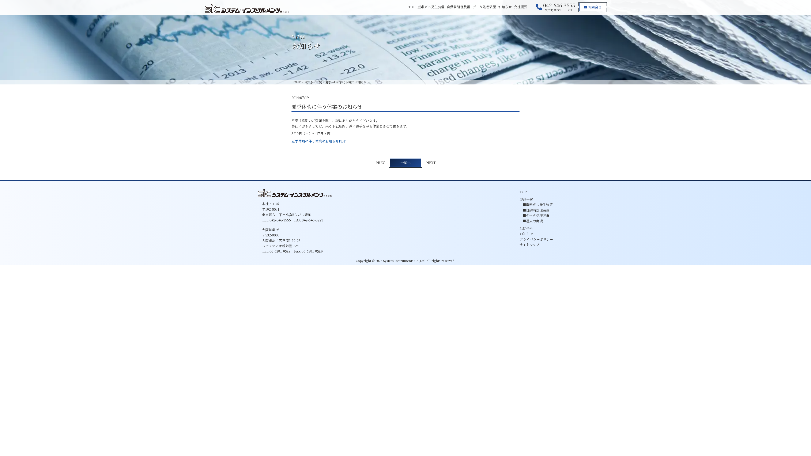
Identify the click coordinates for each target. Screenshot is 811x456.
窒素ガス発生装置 (431, 6)
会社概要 (520, 6)
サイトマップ (529, 244)
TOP (411, 6)
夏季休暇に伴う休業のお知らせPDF (318, 141)
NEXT (431, 162)
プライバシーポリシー (536, 239)
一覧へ (405, 162)
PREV (380, 162)
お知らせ (505, 6)
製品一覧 (526, 199)
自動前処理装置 (458, 6)
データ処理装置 (484, 6)
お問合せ (594, 7)
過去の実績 (534, 220)
